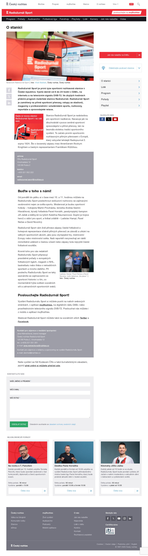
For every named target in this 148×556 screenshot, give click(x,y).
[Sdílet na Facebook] (9, 90)
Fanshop (64, 19)
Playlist (105, 105)
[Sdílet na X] (9, 96)
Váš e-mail (15, 389)
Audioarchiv (34, 19)
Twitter (83, 318)
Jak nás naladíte (109, 19)
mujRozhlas (71, 4)
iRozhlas (41, 4)
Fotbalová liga (50, 19)
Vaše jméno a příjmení (20, 381)
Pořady (21, 19)
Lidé (85, 19)
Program (55, 4)
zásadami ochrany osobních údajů (62, 424)
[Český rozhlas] (16, 4)
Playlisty (76, 19)
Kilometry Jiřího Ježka (112, 466)
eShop (14, 528)
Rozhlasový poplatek (83, 535)
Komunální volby (18, 521)
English (134, 544)
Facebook (23, 321)
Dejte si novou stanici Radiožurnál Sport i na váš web (28, 118)
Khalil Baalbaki (40, 83)
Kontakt (77, 531)
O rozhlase (101, 4)
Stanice (86, 4)
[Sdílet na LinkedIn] (9, 102)
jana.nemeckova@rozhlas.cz (36, 346)
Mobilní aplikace (49, 528)
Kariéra (77, 528)
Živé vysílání (48, 517)
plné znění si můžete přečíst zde (42, 365)
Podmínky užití (123, 544)
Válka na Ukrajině (18, 517)
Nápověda (78, 521)
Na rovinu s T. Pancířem (20, 466)
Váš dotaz (15, 398)
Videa (123, 19)
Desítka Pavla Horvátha (66, 466)
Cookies (100, 544)
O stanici (106, 81)
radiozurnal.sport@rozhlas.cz (30, 179)
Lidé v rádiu (79, 524)
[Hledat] (138, 4)
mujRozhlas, (46, 305)
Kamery (94, 19)
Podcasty (47, 524)
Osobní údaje (110, 544)
